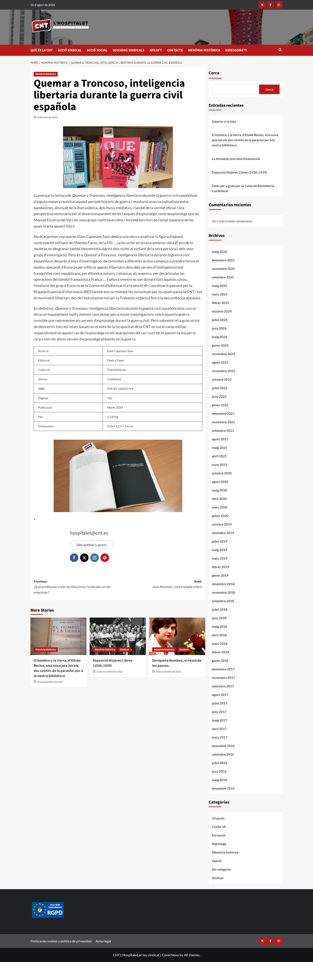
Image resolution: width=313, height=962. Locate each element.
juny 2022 (219, 396)
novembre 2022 (223, 371)
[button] (280, 50)
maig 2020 (219, 490)
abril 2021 (219, 456)
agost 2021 (220, 439)
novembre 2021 (223, 422)
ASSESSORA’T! (236, 50)
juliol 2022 (219, 388)
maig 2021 (219, 447)
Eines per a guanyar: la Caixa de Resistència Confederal (243, 188)
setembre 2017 (223, 686)
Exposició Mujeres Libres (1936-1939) (112, 663)
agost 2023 (220, 362)
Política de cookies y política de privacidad (61, 941)
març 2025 (219, 294)
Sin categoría (221, 869)
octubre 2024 (222, 311)
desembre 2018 (223, 584)
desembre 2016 (223, 746)
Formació (218, 835)
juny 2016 (219, 771)
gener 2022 (220, 405)
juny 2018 (219, 618)
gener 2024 (220, 345)
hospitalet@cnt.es (89, 533)
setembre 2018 (223, 601)
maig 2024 (219, 337)
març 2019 (219, 558)
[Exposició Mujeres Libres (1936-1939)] (118, 636)
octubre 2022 (222, 379)
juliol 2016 (219, 763)
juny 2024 (219, 328)
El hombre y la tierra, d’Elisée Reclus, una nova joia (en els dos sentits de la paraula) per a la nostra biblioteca (58, 668)
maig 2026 (219, 251)
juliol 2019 (219, 541)
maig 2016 (219, 780)
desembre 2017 (223, 669)
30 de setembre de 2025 (168, 672)
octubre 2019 (222, 524)
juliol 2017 (219, 703)
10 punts (218, 818)
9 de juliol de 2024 (47, 117)
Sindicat (124, 649)
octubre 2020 (222, 473)
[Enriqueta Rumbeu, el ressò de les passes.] (177, 636)
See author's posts (91, 544)
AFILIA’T (156, 50)
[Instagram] (279, 5)
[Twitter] (262, 5)
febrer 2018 (220, 652)
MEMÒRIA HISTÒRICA (204, 50)
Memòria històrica (46, 74)
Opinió (217, 861)
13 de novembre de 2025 (109, 672)
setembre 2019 (223, 533)
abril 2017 (219, 729)
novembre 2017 (223, 678)
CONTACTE (175, 50)
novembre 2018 (223, 592)
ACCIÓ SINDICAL (70, 50)
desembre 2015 (223, 788)
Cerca (214, 73)
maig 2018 (219, 626)
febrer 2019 (220, 567)
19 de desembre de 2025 (50, 682)
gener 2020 (220, 516)
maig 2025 (219, 286)
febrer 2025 (220, 303)
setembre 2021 (223, 430)
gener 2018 (220, 660)
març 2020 (219, 507)
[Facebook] (270, 5)
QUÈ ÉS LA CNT (41, 50)
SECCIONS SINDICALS (128, 50)
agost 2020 (220, 482)
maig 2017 (219, 720)
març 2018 (219, 643)
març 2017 (219, 737)
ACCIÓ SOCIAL (97, 50)
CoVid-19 (219, 827)
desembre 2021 (223, 413)
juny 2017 (219, 712)
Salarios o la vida (224, 121)
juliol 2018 (219, 609)
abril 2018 (219, 635)
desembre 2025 (223, 260)
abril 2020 (219, 499)
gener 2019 (220, 575)
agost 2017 (220, 695)
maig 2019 (219, 550)
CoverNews (170, 955)
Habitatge (219, 844)
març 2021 (219, 465)
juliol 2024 (219, 320)
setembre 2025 (223, 277)
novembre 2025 (223, 269)
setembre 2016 (223, 754)
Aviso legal (103, 941)
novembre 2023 (223, 354)
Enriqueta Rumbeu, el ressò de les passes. (176, 663)
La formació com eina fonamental (236, 159)
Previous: (72, 587)
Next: (177, 584)
